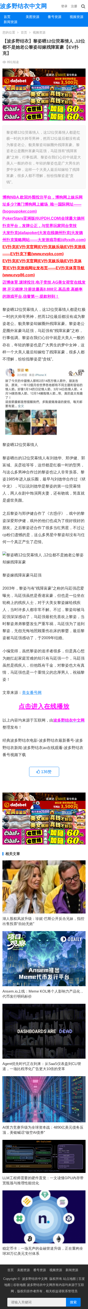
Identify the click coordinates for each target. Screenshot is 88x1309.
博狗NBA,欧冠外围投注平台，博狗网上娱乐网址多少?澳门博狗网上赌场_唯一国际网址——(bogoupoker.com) (42, 204)
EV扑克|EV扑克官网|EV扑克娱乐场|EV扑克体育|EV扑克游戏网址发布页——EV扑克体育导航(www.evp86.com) (43, 268)
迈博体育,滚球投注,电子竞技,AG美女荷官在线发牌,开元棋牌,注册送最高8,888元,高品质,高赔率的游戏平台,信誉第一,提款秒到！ (44, 289)
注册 (74, 6)
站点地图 (69, 1279)
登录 (64, 6)
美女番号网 (32, 692)
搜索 (73, 1302)
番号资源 (54, 17)
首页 (7, 17)
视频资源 (76, 17)
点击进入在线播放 (44, 706)
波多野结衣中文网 (23, 6)
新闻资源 (10, 22)
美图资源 (32, 17)
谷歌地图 (19, 1285)
